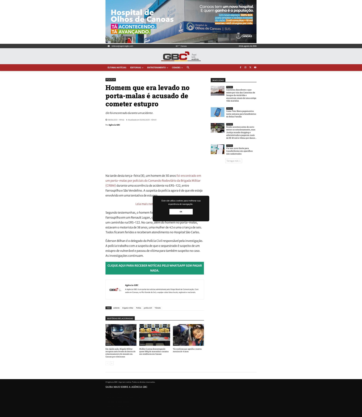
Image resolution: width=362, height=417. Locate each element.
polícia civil (148, 308)
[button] (188, 67)
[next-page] (112, 363)
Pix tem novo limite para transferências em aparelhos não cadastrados (239, 151)
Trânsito (158, 308)
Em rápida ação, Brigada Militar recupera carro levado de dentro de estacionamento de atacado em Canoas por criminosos (120, 353)
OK (181, 212)
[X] (250, 67)
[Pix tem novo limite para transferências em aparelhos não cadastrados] (217, 149)
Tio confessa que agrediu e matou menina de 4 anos (187, 350)
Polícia (110, 79)
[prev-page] (107, 363)
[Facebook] (240, 67)
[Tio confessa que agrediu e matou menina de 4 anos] (188, 335)
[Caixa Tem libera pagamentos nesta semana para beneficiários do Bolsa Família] (217, 112)
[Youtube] (255, 67)
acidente (116, 308)
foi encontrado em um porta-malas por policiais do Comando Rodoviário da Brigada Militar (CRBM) (153, 180)
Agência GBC (114, 125)
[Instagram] (245, 67)
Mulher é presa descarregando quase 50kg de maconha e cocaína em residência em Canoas (154, 351)
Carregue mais (233, 161)
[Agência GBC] (115, 289)
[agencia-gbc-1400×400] (181, 42)
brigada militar (127, 308)
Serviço (229, 87)
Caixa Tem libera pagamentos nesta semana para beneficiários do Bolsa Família (241, 114)
